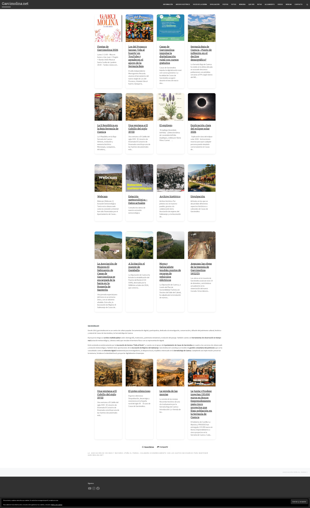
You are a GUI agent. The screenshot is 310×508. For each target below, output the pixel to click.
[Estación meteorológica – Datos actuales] (139, 178)
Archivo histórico (169, 196)
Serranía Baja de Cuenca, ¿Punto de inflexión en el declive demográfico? (201, 53)
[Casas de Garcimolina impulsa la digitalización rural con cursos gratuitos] (170, 28)
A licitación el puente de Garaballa (136, 267)
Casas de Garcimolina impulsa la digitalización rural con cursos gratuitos (169, 54)
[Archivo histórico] (170, 178)
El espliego (165, 125)
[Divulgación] (201, 178)
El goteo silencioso (139, 391)
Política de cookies (56, 505)
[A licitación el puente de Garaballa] (139, 245)
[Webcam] (108, 178)
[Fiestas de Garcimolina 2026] (108, 28)
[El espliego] (170, 107)
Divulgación (198, 196)
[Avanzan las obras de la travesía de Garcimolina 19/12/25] (201, 245)
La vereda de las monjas (168, 393)
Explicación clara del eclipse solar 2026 (201, 128)
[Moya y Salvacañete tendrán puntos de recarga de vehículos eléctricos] (170, 245)
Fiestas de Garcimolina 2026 (107, 48)
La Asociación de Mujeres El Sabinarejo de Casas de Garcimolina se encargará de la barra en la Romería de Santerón (107, 276)
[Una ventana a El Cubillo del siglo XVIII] (139, 107)
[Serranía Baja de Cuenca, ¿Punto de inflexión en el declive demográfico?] (201, 28)
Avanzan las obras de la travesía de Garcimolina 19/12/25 (201, 268)
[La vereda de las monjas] (170, 372)
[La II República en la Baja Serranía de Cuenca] (108, 107)
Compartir (163, 447)
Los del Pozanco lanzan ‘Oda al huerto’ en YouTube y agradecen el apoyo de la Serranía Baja (137, 56)
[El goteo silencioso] (139, 372)
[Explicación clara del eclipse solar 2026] (201, 107)
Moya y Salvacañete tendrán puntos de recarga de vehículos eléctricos (170, 271)
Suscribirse (149, 447)
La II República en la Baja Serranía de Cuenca (107, 128)
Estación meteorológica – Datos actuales (137, 199)
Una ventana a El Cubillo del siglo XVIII (138, 128)
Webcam (102, 196)
